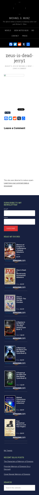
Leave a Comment (19, 68)
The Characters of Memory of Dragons (18, 461)
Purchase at (9, 261)
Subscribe (10, 228)
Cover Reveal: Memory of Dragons (17, 474)
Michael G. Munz (19, 18)
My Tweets (8, 451)
